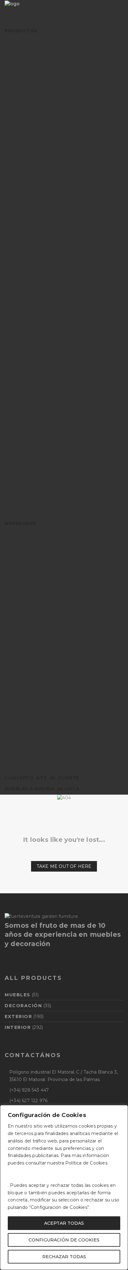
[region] (64, 1187)
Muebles (17, 995)
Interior (18, 1027)
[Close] (121, 1110)
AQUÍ (14, 1170)
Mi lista (68, 789)
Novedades (20, 523)
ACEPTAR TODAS (64, 1223)
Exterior (18, 1016)
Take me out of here (64, 866)
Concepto (19, 778)
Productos (21, 31)
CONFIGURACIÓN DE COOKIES (64, 1240)
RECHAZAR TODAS (64, 1256)
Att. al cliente (57, 778)
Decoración (23, 1005)
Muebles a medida (29, 789)
